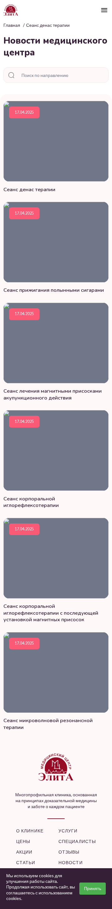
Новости (70, 862)
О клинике (30, 830)
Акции (24, 852)
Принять (92, 888)
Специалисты (77, 841)
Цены (23, 841)
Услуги (68, 830)
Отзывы (69, 852)
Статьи (25, 862)
